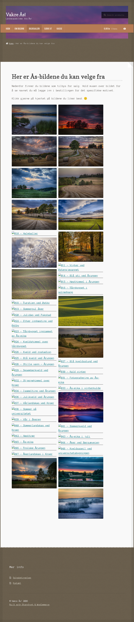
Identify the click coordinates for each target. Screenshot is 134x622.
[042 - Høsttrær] (34, 436)
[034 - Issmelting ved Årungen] (34, 391)
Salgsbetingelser (22, 578)
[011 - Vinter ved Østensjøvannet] (80, 267)
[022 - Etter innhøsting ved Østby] (34, 323)
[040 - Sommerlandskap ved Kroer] (34, 427)
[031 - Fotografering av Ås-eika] (80, 380)
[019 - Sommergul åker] (34, 309)
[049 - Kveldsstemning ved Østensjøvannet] (80, 472)
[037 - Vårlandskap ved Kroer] (34, 403)
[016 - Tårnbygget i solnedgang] (80, 290)
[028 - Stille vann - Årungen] (34, 364)
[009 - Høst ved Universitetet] (80, 247)
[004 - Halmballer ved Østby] (80, 151)
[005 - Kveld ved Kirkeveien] (34, 183)
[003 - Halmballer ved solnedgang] (34, 151)
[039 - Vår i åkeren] (34, 419)
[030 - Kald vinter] (80, 372)
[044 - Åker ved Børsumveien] (80, 442)
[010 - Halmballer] (34, 233)
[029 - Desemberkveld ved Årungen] (34, 372)
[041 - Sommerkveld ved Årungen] (80, 428)
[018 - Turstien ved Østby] (34, 303)
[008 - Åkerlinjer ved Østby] (34, 215)
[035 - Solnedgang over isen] (80, 407)
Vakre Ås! (16, 14)
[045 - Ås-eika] (34, 442)
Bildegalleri (34, 28)
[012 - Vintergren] (34, 252)
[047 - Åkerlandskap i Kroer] (34, 454)
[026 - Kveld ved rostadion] (34, 352)
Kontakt (17, 583)
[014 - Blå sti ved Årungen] (80, 276)
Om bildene (19, 28)
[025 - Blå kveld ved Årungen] (34, 358)
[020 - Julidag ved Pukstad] (34, 315)
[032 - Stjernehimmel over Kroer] (34, 382)
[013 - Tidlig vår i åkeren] (34, 284)
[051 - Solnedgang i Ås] (80, 504)
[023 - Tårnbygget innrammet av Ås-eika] (34, 333)
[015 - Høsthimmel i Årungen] (80, 282)
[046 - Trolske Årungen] (34, 448)
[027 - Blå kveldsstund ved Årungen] (80, 363)
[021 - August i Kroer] (80, 343)
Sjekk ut (48, 28)
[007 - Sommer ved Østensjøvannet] (80, 215)
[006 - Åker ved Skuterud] (80, 183)
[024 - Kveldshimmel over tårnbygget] (34, 344)
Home (11, 43)
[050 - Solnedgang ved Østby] (34, 473)
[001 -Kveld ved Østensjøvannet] (34, 120)
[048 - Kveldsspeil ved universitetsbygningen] (80, 451)
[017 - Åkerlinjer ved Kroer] (80, 311)
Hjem (8, 28)
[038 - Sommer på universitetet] (34, 411)
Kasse (59, 28)
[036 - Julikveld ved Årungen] (34, 397)
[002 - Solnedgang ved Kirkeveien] (80, 120)
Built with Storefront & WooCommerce (29, 605)
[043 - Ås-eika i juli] (80, 436)
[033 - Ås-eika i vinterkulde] (80, 388)
